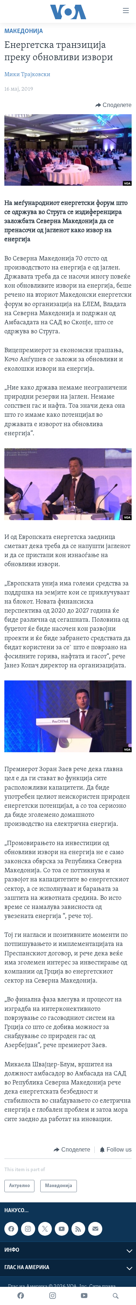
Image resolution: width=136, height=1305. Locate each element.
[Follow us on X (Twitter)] (45, 1229)
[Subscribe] (95, 1229)
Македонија (23, 31)
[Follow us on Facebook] (11, 1229)
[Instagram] (52, 1296)
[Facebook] (20, 1296)
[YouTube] (84, 1296)
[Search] (116, 1296)
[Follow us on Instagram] (28, 1229)
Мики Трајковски (27, 75)
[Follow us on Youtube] (62, 1229)
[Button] (113, 105)
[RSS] (78, 1229)
